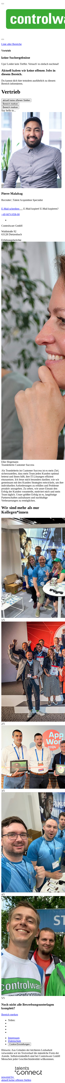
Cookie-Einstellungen (19, 1044)
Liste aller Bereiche (11, 44)
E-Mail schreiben (10, 208)
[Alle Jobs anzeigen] (2, 3)
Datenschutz (14, 1040)
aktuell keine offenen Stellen (16, 100)
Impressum (14, 1037)
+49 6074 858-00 (10, 214)
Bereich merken (10, 104)
